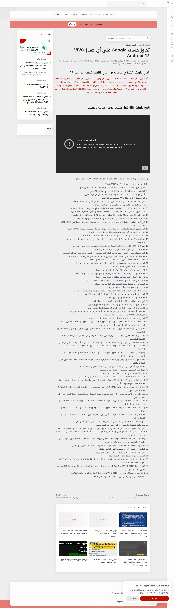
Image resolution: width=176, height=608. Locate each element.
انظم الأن (72, 24)
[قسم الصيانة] (95, 14)
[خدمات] (105, 14)
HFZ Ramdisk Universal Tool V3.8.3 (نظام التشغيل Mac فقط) (73, 532)
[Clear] (107, 4)
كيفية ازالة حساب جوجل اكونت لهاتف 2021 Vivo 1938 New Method (105, 533)
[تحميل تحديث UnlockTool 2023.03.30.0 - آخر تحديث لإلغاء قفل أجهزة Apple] (133, 548)
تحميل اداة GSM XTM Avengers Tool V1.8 (35, 85)
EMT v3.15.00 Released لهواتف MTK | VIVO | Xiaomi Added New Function (133, 533)
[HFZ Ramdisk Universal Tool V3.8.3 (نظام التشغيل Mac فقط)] (73, 519)
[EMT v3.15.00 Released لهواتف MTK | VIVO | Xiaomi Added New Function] (133, 519)
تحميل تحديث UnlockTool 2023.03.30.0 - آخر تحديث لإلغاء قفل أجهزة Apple (135, 562)
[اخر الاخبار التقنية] (71, 14)
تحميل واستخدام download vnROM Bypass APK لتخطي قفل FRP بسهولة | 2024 (34, 65)
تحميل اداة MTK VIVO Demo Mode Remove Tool (105, 561)
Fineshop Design (109, 601)
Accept (154, 598)
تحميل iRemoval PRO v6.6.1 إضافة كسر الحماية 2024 (36, 113)
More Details (132, 598)
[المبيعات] (84, 14)
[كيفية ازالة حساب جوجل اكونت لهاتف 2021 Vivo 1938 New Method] (103, 519)
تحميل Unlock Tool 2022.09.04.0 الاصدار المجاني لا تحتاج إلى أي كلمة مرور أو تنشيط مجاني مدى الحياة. (35, 99)
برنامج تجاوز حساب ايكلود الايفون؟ (73, 559)
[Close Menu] (12, 24)
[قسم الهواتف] (58, 14)
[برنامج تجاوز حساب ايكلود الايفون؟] (73, 548)
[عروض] (112, 14)
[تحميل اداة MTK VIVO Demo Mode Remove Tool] (103, 548)
